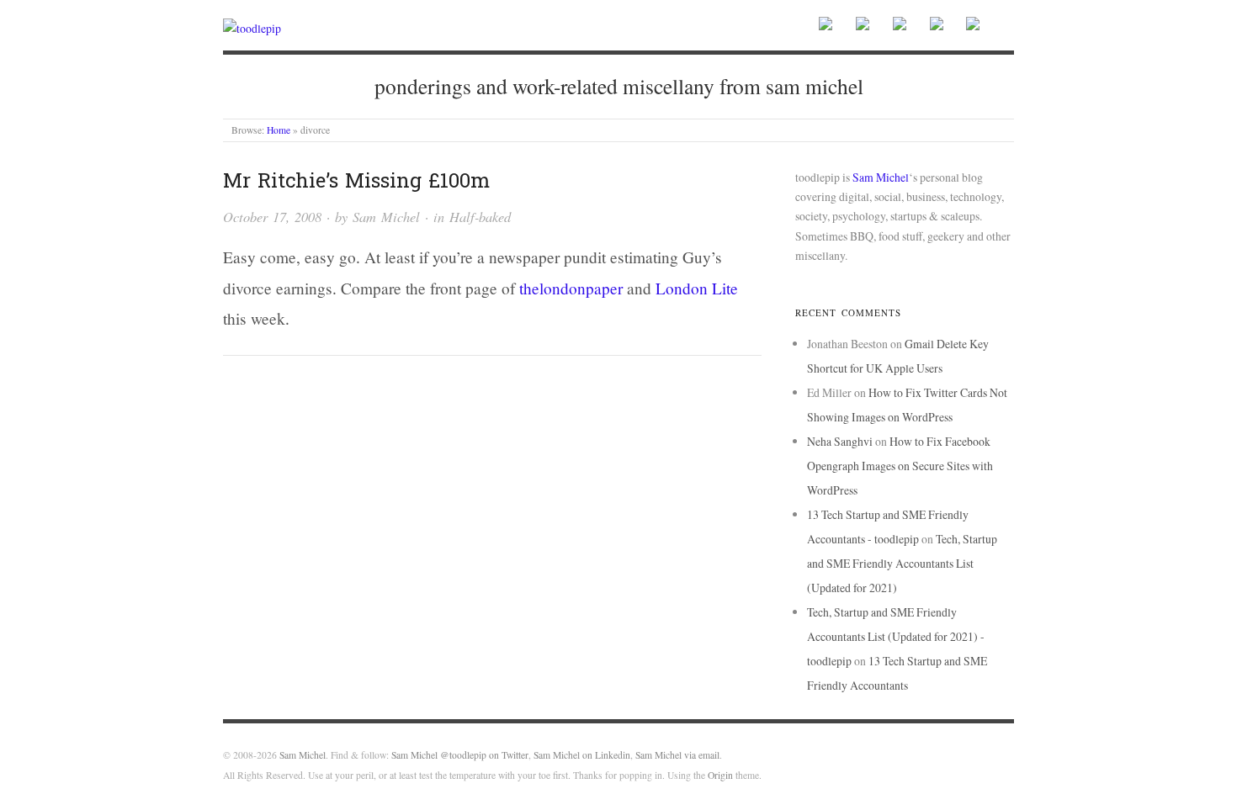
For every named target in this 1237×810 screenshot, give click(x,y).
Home (278, 130)
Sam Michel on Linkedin (582, 755)
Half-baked (480, 216)
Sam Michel (386, 216)
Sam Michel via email (677, 755)
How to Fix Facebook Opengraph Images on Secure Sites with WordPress (900, 465)
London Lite (697, 288)
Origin (720, 775)
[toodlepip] (252, 26)
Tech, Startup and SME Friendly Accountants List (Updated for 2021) (902, 563)
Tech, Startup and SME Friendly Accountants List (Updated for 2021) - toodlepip (896, 636)
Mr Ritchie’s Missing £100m (356, 180)
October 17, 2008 (272, 216)
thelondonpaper (571, 288)
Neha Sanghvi (840, 441)
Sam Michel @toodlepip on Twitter (459, 755)
